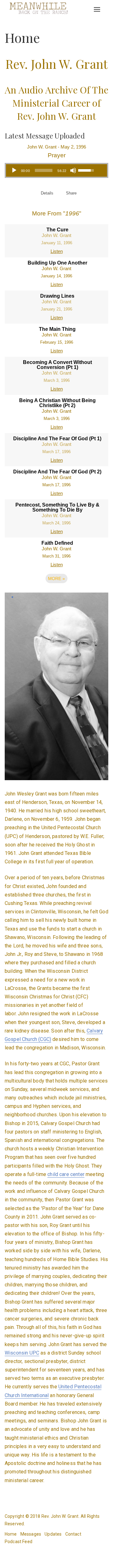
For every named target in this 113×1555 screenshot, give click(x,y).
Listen (57, 251)
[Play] (14, 170)
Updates (53, 1534)
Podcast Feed (18, 1541)
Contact (73, 1534)
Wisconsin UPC (22, 1353)
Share (71, 193)
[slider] (44, 170)
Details (47, 193)
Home (11, 1534)
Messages (30, 1534)
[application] (52, 170)
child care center (65, 1174)
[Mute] (73, 170)
